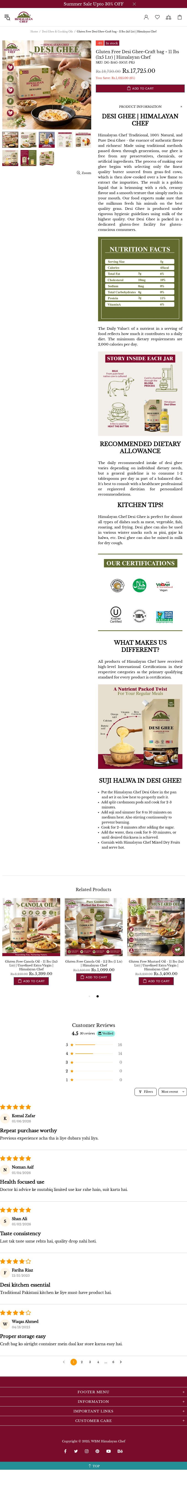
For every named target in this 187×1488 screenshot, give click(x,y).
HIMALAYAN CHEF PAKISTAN (24, 17)
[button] (93, 1044)
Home (34, 31)
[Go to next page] (122, 1362)
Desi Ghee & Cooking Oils (57, 31)
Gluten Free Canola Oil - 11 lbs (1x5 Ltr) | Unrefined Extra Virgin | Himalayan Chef (31, 965)
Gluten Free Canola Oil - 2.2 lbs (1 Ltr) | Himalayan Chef (93, 963)
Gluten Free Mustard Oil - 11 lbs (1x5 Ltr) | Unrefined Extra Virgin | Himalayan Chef (156, 965)
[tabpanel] (31, 946)
